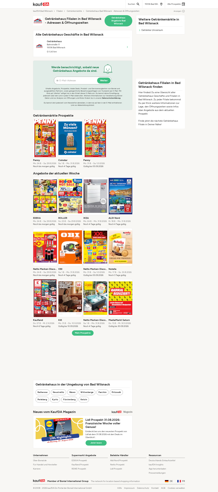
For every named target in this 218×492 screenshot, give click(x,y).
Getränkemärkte (74, 11)
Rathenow (43, 392)
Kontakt (155, 488)
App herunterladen (157, 469)
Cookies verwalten (176, 488)
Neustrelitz (58, 392)
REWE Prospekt (79, 469)
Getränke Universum (152, 30)
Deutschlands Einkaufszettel (162, 460)
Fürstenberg (69, 399)
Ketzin (84, 399)
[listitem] (45, 143)
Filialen (60, 11)
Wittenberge (87, 392)
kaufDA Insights (156, 464)
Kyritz (55, 399)
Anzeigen (177, 11)
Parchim (102, 392)
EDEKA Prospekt (79, 460)
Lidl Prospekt (116, 469)
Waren (72, 392)
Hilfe (119, 488)
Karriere (36, 469)
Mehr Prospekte (83, 333)
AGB (163, 488)
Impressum (129, 488)
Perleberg (42, 399)
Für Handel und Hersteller (45, 464)
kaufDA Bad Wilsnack (43, 11)
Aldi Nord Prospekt (119, 460)
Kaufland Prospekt (80, 464)
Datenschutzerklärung (111, 98)
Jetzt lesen (96, 443)
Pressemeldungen (157, 473)
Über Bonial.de (40, 460)
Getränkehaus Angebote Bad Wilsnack (118, 20)
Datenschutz (143, 488)
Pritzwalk (116, 392)
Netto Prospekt (117, 464)
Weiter (104, 80)
